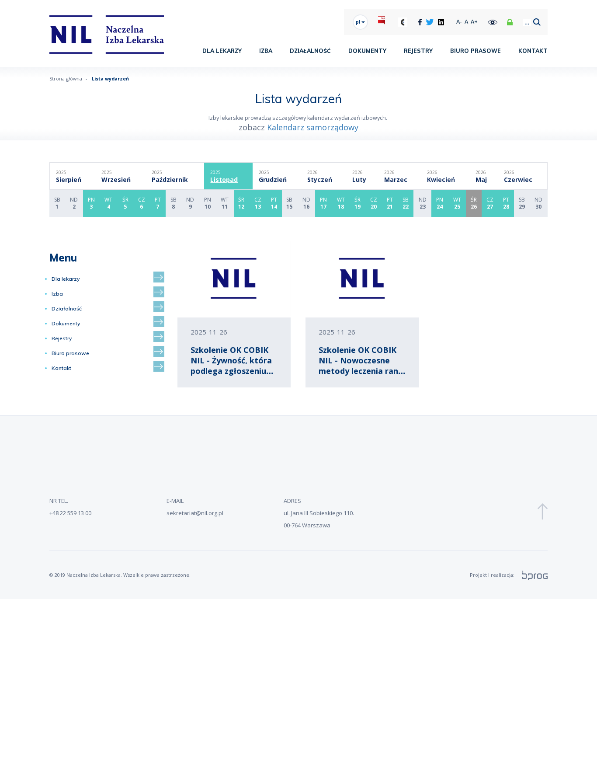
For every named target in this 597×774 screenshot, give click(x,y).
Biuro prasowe (475, 50)
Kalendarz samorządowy (312, 127)
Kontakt (533, 50)
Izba (265, 50)
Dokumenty (367, 50)
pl (358, 22)
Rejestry (418, 50)
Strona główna (65, 78)
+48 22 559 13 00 (70, 513)
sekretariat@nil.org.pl (195, 513)
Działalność (310, 50)
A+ (474, 21)
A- (459, 21)
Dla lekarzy (222, 50)
